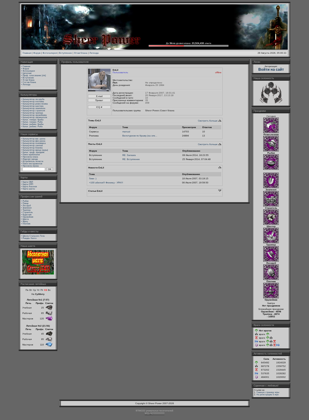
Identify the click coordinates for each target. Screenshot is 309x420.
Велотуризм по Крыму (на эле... (139, 135)
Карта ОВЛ (28, 182)
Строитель (28, 212)
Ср (34, 290)
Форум (36, 53)
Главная (27, 53)
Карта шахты (29, 189)
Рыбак (26, 201)
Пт (41, 290)
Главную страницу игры (268, 392)
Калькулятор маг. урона (34, 139)
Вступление (65, 53)
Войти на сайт (271, 69)
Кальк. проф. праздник (33, 152)
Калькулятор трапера (33, 113)
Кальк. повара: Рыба (33, 122)
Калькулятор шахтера (33, 106)
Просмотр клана (30, 157)
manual (126, 131)
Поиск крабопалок (31, 154)
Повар (26, 203)
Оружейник (28, 217)
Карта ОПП (28, 184)
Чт (38, 290)
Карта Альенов (30, 186)
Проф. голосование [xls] (34, 75)
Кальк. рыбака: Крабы (33, 124)
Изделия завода (30, 159)
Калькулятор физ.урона (34, 141)
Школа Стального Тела (34, 236)
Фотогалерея (50, 53)
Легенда (94, 53)
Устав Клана (80, 53)
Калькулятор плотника (33, 101)
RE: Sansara (129, 155)
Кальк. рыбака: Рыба (33, 126)
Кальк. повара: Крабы (33, 120)
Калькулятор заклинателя (35, 117)
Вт (30, 290)
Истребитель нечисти (33, 161)
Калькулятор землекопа (34, 108)
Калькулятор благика (33, 148)
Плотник (26, 224)
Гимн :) (92, 178)
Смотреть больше (208, 120)
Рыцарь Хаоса (29, 238)
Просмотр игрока (31, 166)
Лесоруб (27, 205)
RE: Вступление (131, 159)
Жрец (25, 221)
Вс (49, 290)
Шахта (26, 219)
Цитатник (27, 73)
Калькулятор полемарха (34, 143)
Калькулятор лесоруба (33, 99)
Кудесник (27, 215)
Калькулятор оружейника (35, 115)
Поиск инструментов (32, 164)
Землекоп (27, 208)
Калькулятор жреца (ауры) (35, 150)
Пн (27, 290)
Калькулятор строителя (34, 110)
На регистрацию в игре (268, 394)
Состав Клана (29, 82)
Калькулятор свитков (33, 145)
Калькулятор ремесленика (35, 104)
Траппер (27, 210)
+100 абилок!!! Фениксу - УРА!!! (106, 182)
